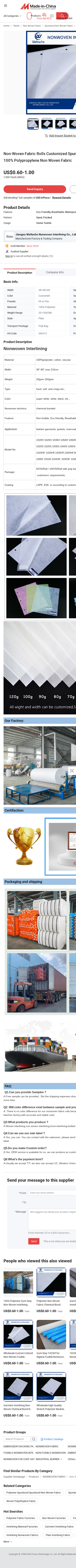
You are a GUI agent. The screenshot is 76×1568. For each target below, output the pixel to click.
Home (6, 25)
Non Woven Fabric (32, 25)
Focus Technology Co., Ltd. (45, 1554)
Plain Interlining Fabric (58, 1535)
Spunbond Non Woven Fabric (59, 25)
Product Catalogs (53, 1439)
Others (71, 1459)
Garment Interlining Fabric (59, 1526)
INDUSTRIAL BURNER (48, 1459)
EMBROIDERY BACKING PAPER (20, 1446)
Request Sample (61, 197)
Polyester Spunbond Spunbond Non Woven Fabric (33, 1492)
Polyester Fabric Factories (20, 1518)
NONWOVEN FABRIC (47, 1446)
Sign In (9, 256)
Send (34, 1241)
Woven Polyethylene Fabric (21, 1501)
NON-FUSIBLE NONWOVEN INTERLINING (52, 1452)
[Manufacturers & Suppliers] (38, 6)
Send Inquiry (35, 189)
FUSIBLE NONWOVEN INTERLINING (20, 1452)
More (7, 1541)
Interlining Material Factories (22, 1526)
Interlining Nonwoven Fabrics (22, 1535)
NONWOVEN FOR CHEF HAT (19, 1459)
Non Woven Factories (54, 1518)
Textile (16, 25)
